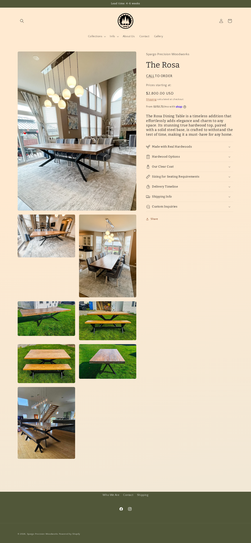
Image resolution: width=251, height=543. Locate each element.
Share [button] (154, 219)
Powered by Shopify (69, 534)
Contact (128, 495)
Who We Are (111, 495)
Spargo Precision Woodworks (42, 534)
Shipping (151, 99)
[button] (22, 21)
